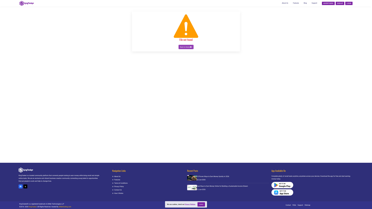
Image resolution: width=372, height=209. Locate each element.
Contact (288, 205)
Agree (201, 204)
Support (314, 3)
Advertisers (328, 3)
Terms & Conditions (121, 183)
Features (296, 3)
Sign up (340, 3)
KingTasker (32, 207)
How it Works (118, 193)
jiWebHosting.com (65, 207)
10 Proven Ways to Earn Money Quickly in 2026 (213, 176)
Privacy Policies (190, 204)
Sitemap (307, 205)
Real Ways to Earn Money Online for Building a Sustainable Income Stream (222, 186)
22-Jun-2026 (201, 180)
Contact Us (118, 190)
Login (349, 3)
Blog (305, 3)
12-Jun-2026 (201, 189)
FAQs (294, 205)
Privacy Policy (119, 186)
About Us (285, 3)
